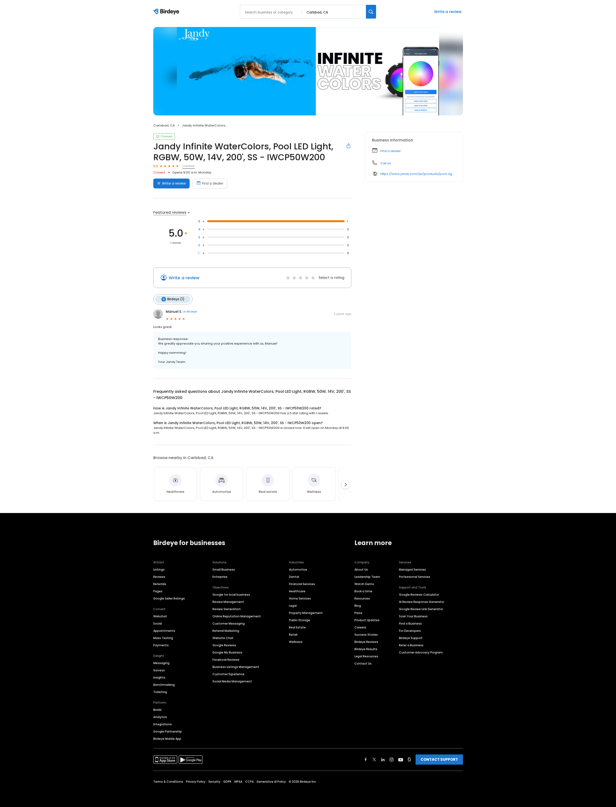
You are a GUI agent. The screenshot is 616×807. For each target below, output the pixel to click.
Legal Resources (366, 656)
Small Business (223, 569)
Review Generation (226, 609)
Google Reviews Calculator (419, 595)
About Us (361, 569)
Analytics (160, 717)
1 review (188, 166)
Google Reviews (224, 645)
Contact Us (363, 663)
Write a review (448, 11)
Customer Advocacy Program (421, 652)
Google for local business (231, 595)
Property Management (306, 613)
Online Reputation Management (236, 616)
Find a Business (410, 623)
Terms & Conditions (168, 782)
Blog (357, 606)
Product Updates (366, 620)
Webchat (160, 616)
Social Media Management (232, 681)
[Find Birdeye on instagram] (391, 759)
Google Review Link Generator (421, 609)
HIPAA (238, 782)
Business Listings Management (235, 667)
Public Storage (299, 620)
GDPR (227, 782)
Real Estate (297, 627)
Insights (159, 677)
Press (358, 613)
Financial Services (302, 584)
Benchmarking (164, 685)
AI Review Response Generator (421, 602)
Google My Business (227, 652)
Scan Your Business (413, 616)
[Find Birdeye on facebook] (366, 759)
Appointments (164, 631)
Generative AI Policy (271, 782)
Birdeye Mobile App (167, 739)
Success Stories (366, 635)
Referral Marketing (225, 631)
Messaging (161, 663)
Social (157, 623)
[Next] (345, 484)
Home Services (300, 598)
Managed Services (412, 569)
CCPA (249, 782)
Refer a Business (411, 645)
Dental (294, 577)
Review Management (228, 602)
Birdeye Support (411, 638)
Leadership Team (367, 577)
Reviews (159, 577)
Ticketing (160, 692)
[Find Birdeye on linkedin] (383, 759)
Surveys (159, 670)
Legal (293, 606)
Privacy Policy (195, 782)
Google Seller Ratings (169, 598)
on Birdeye (190, 311)
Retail (293, 635)
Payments (161, 645)
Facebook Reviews (225, 660)
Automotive (298, 569)
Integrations (162, 724)
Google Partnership (167, 731)
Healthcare (297, 591)
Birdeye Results (365, 649)
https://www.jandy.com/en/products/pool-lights (418, 174)
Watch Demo (364, 584)
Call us (385, 163)
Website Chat (222, 638)
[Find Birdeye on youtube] (400, 759)
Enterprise (219, 577)
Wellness (295, 642)
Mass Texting (163, 638)
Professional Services (414, 577)
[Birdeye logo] (167, 11)
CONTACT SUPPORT (439, 759)
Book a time (363, 591)
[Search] (371, 12)
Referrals (159, 584)
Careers (360, 627)
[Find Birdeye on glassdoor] (409, 759)
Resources (362, 598)
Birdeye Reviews (366, 642)
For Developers (410, 631)
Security (214, 782)
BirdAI (157, 710)
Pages (157, 591)
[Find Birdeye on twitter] (374, 759)
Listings (159, 569)
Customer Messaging (228, 623)
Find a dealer (212, 183)
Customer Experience (228, 674)
